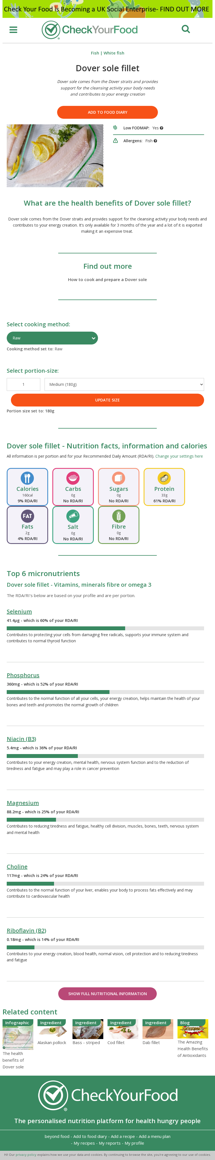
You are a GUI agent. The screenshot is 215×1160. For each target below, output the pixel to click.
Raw (16, 338)
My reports (110, 1143)
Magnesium (23, 803)
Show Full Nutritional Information (107, 993)
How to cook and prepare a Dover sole (107, 279)
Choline (17, 866)
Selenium (19, 611)
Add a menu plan (154, 1136)
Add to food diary (107, 112)
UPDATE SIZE (107, 400)
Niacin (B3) (21, 739)
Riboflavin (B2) (26, 930)
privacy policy (26, 1154)
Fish (95, 53)
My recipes (84, 1143)
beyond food (57, 1136)
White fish (114, 53)
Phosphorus (23, 675)
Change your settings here (179, 456)
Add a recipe (123, 1136)
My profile (134, 1143)
